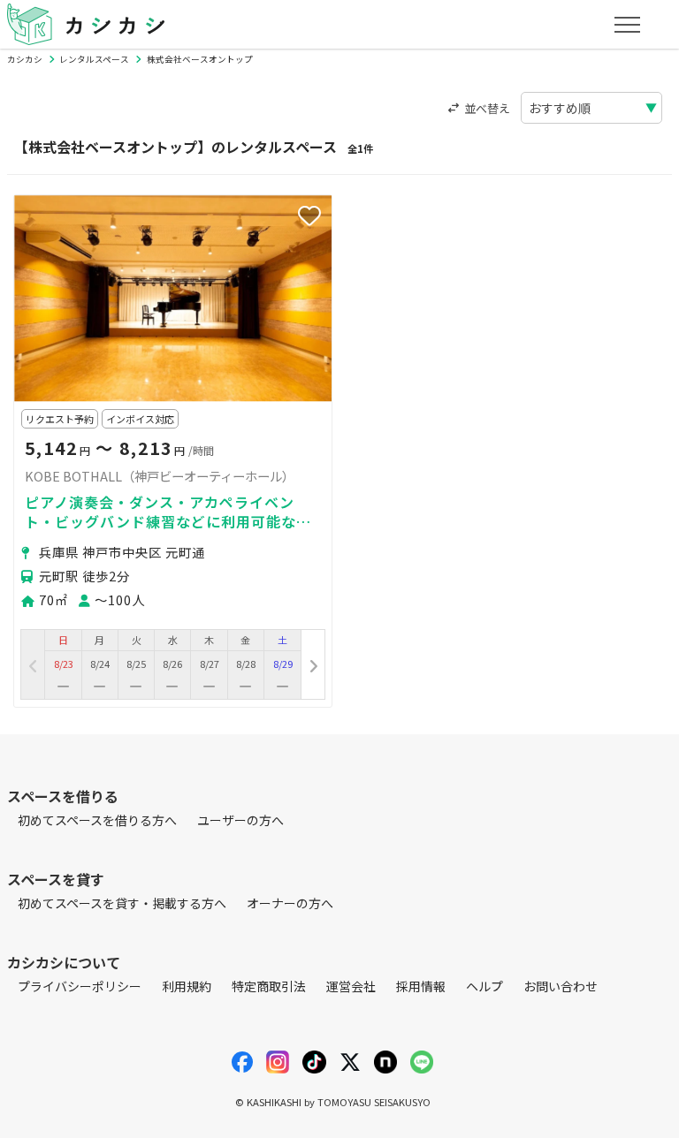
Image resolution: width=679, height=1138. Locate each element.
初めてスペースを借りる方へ (97, 820)
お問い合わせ (560, 986)
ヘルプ (484, 986)
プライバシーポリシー (79, 986)
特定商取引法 (269, 986)
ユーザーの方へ (240, 820)
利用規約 (186, 986)
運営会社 (351, 986)
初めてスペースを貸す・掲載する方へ (122, 903)
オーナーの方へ (290, 903)
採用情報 (421, 986)
